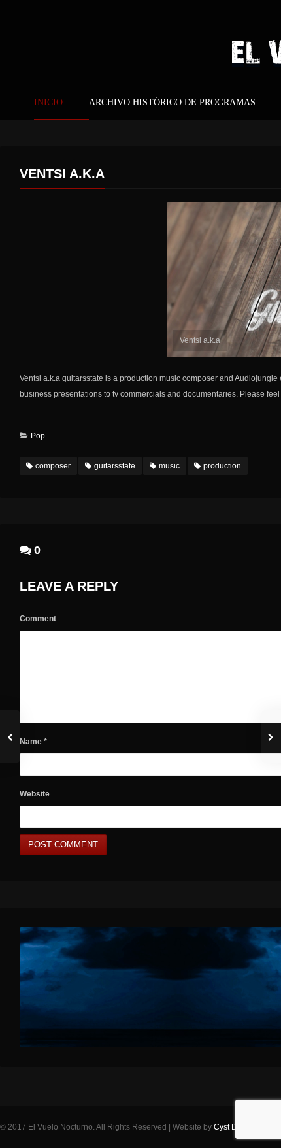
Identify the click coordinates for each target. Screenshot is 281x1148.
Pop (38, 435)
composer (53, 465)
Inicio (48, 102)
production (222, 465)
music (169, 465)
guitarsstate (114, 465)
